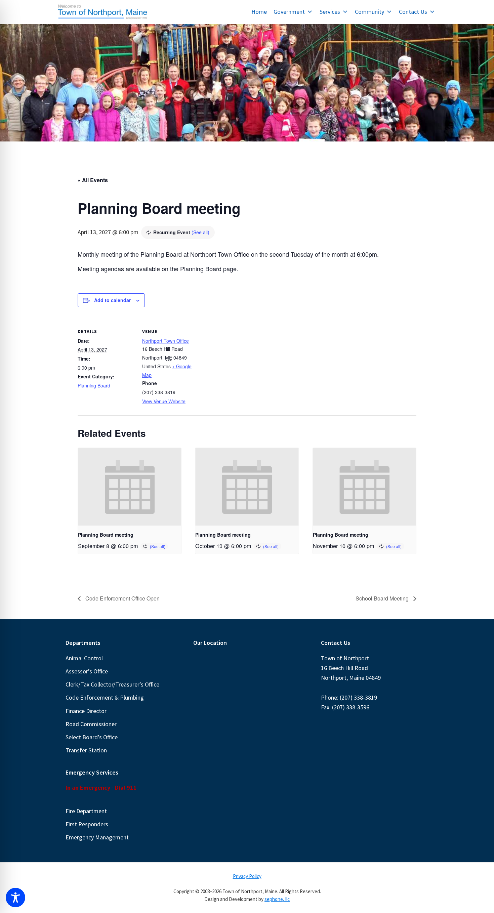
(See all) (200, 232)
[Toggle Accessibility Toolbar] (15, 897)
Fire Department (86, 811)
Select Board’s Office (92, 737)
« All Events (93, 180)
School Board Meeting (383, 598)
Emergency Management (97, 837)
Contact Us (413, 11)
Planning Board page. (209, 268)
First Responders (87, 824)
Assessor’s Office (87, 671)
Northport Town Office (165, 340)
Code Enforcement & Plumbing (105, 697)
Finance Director (86, 711)
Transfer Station (86, 750)
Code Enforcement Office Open (122, 598)
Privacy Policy (247, 876)
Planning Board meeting (105, 534)
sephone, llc (277, 899)
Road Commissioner (91, 724)
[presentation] (129, 486)
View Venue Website (164, 401)
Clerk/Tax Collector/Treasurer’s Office (112, 684)
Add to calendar (112, 300)
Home (259, 11)
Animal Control (84, 658)
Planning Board (94, 385)
